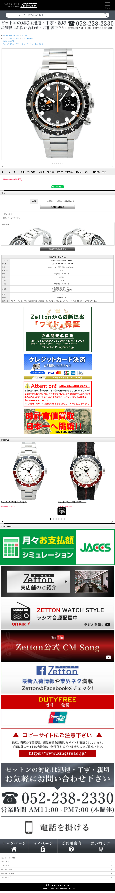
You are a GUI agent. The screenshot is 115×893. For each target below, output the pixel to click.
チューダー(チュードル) (11, 35)
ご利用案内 (5, 865)
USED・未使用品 (8, 41)
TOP (2, 33)
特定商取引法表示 (7, 869)
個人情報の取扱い (7, 873)
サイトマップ (6, 877)
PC (68, 885)
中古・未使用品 (27, 38)
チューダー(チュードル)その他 (32, 44)
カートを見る (6, 862)
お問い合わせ (7, 214)
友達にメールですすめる (11, 218)
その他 (24, 35)
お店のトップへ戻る (8, 858)
